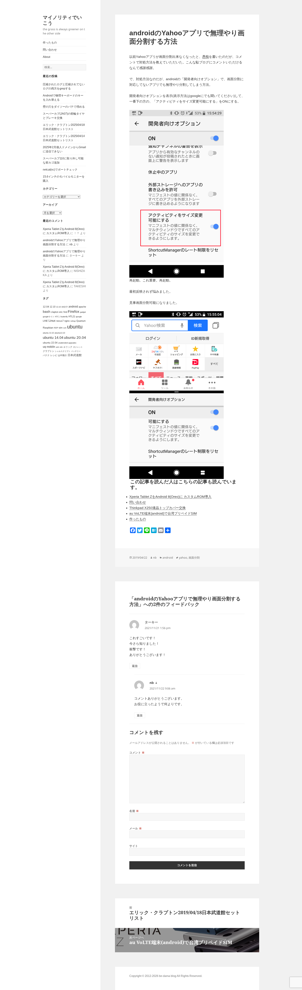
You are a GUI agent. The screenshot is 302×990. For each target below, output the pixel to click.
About (46, 56)
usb (57, 347)
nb (71, 244)
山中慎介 (62, 355)
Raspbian (48, 327)
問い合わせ (50, 49)
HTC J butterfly (61, 317)
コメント (137, 752)
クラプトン (48, 351)
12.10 (52, 306)
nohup (73, 321)
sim (61, 327)
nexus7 (60, 321)
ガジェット (78, 347)
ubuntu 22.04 (50, 342)
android (73, 306)
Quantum (81, 321)
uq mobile (49, 346)
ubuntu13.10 (60, 333)
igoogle (79, 317)
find (65, 312)
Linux (52, 320)
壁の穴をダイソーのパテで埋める (64, 106)
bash (46, 311)
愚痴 (205, 57)
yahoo (183, 557)
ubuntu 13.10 (48, 333)
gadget (83, 312)
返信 (135, 666)
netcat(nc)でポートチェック (60, 169)
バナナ (46, 355)
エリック (67, 347)
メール (135, 828)
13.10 (58, 307)
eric (61, 312)
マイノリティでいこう (62, 20)
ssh (64, 328)
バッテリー (76, 351)
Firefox (73, 311)
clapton (54, 312)
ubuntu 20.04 (75, 337)
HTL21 (72, 316)
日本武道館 (75, 355)
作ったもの (50, 42)
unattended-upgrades (67, 343)
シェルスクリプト (62, 351)
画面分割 (194, 557)
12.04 (46, 306)
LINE (45, 321)
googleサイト (48, 317)
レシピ (53, 355)
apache (82, 306)
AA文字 (65, 307)
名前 (134, 811)
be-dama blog (167, 975)
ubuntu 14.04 (53, 337)
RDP (56, 328)
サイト (133, 846)
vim (61, 347)
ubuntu (74, 327)
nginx (67, 321)
